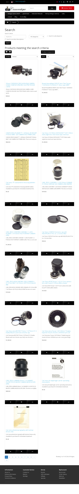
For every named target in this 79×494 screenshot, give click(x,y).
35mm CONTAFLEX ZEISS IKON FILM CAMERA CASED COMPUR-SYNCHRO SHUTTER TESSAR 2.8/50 (20, 85)
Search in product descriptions (15, 39)
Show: (43, 56)
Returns (25, 474)
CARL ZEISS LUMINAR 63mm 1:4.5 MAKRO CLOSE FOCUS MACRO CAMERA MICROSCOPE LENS (20, 382)
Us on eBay (23, 17)
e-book (10, 17)
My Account (62, 472)
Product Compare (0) (48, 52)
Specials (43, 478)
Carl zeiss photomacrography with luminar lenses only (19, 430)
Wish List (61, 476)
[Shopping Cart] (70, 2)
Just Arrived (26, 14)
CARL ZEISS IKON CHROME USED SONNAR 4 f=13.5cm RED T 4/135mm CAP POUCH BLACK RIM (21, 283)
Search (14, 22)
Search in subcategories (55, 36)
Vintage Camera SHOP (14, 14)
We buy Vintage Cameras (52, 14)
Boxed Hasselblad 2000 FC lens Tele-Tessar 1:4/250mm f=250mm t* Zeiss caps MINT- (56, 84)
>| (6, 460)
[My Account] (64, 2)
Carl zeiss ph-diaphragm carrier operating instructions (55, 381)
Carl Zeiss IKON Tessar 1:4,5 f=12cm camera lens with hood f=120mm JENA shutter (56, 282)
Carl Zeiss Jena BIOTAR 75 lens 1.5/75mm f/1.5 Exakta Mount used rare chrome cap (21, 331)
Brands (43, 472)
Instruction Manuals (37, 14)
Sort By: (8, 56)
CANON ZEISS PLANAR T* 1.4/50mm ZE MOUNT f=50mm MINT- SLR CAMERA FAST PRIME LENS (21, 133)
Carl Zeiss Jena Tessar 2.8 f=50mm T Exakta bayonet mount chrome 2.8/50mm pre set (56, 331)
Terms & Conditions (10, 478)
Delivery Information (10, 474)
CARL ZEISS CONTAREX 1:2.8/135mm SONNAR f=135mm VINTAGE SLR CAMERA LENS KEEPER (57, 183)
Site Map (25, 476)
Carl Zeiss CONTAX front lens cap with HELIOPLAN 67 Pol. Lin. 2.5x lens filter (54, 232)
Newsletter (62, 478)
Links (63, 14)
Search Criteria (9, 33)
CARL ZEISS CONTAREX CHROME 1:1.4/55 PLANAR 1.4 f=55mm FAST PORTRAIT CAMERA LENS (20, 233)
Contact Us (26, 472)
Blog (16, 17)
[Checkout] (72, 2)
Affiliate (43, 476)
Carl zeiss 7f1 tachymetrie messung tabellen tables (20, 183)
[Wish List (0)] (67, 2)
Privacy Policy (8, 476)
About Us (7, 472)
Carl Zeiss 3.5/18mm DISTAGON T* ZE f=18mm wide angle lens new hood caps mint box (57, 133)
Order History (63, 474)
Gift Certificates (45, 474)
